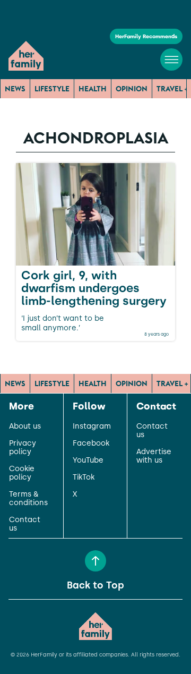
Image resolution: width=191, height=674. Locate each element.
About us (25, 426)
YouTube (88, 460)
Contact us (24, 524)
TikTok (83, 477)
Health (93, 88)
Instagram (92, 426)
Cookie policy (21, 473)
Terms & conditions (28, 498)
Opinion (131, 88)
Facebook (91, 443)
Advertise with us (153, 456)
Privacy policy (22, 447)
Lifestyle (52, 88)
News (15, 88)
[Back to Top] (95, 560)
